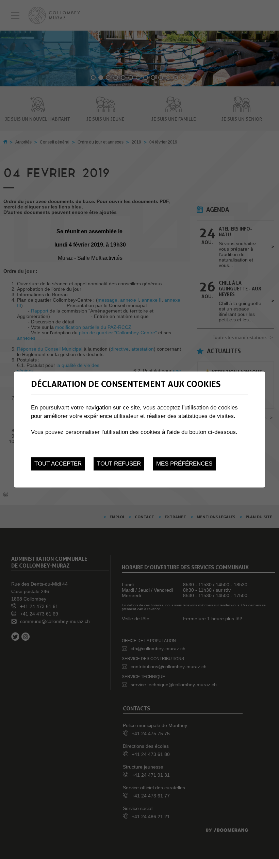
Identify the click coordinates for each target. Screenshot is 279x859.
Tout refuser (119, 463)
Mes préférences (184, 463)
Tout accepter (58, 463)
